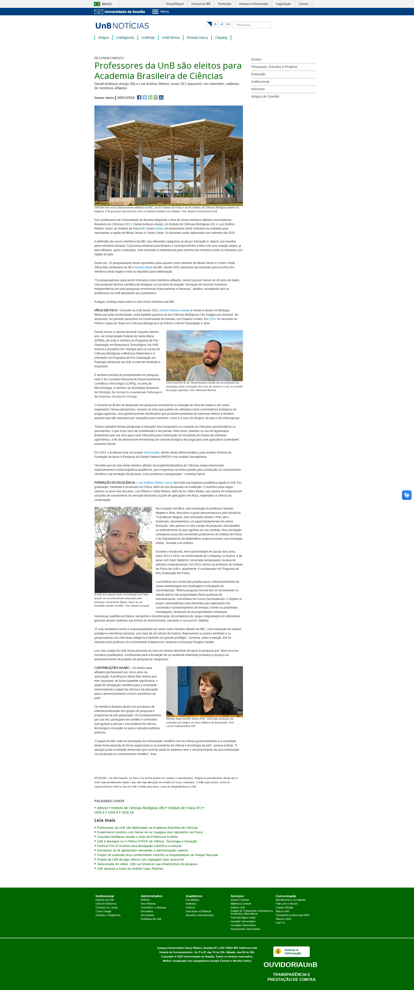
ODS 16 (128, 812)
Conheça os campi (106, 907)
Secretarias (147, 915)
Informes (258, 89)
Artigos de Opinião (265, 97)
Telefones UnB (248, 948)
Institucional (260, 82)
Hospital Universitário (243, 921)
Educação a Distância (198, 911)
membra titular (143, 267)
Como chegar (103, 911)
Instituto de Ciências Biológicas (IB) (138, 808)
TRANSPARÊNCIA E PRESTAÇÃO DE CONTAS (291, 977)
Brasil (107, 4)
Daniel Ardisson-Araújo (175, 310)
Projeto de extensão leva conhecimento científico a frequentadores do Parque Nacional (157, 855)
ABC (128, 224)
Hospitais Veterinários (243, 925)
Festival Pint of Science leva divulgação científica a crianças (139, 846)
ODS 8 (113, 812)
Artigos (103, 38)
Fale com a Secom (287, 903)
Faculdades (192, 900)
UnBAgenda (125, 38)
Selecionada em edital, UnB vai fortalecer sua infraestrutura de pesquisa (147, 864)
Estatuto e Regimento (108, 915)
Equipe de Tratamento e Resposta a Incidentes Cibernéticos (252, 912)
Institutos (191, 903)
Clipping (221, 38)
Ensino (256, 59)
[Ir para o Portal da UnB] (120, 11)
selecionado (152, 452)
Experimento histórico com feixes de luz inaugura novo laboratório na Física (149, 832)
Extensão (258, 74)
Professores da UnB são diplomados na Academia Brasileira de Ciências (147, 828)
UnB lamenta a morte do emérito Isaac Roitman (130, 869)
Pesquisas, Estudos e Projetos (274, 67)
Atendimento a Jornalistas (291, 900)
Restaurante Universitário (245, 929)
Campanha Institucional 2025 (292, 915)
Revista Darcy (197, 38)
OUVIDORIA (290, 964)
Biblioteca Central (241, 903)
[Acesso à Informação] (278, 951)
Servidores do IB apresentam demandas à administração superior (142, 850)
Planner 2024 (283, 919)
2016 (212, 319)
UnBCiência (171, 38)
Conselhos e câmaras (153, 907)
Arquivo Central (240, 900)
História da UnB (105, 900)
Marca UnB (282, 911)
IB (212, 224)
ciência (102, 808)
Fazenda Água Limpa (243, 917)
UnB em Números (106, 903)
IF (143, 228)
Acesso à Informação (293, 951)
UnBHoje (148, 38)
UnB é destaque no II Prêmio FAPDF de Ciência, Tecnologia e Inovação (147, 841)
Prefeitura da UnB (151, 919)
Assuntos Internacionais (200, 915)
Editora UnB (238, 907)
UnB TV (280, 923)
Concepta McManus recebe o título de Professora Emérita (137, 837)
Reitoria (145, 900)
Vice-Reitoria (148, 903)
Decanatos (147, 911)
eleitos (159, 228)
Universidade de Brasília (199, 956)
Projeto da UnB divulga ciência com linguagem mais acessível (140, 859)
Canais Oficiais (284, 907)
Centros (190, 907)
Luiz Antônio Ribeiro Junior (155, 483)
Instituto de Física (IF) (184, 808)
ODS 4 (99, 812)
